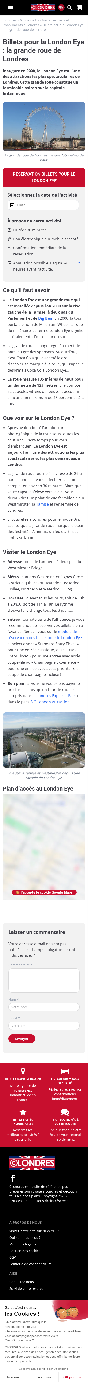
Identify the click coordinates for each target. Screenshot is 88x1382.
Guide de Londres (34, 20)
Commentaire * (20, 965)
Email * (14, 1018)
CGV (12, 1257)
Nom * (13, 999)
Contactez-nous (21, 1282)
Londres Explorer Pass (56, 695)
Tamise (42, 504)
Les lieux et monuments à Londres (36, 22)
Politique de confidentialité (30, 1264)
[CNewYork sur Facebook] (12, 1178)
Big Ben (45, 318)
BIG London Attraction (50, 701)
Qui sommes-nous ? (24, 1237)
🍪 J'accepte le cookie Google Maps (44, 892)
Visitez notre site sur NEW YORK (34, 1231)
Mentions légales (22, 1244)
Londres (10, 20)
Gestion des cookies (24, 1250)
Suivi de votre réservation (29, 1288)
